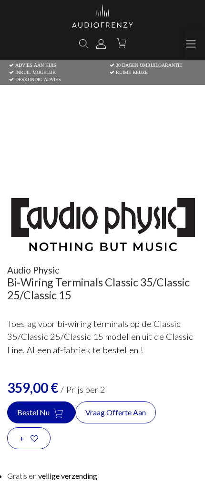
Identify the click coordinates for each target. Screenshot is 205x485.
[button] (29, 438)
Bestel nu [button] (34, 412)
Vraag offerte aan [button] (115, 412)
